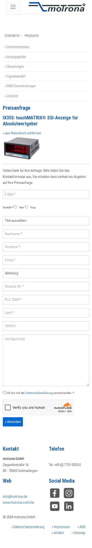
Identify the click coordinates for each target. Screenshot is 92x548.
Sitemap (79, 533)
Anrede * (8, 207)
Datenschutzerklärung (39, 393)
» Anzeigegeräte (15, 57)
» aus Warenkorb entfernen (22, 133)
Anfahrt (58, 533)
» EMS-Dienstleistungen (20, 86)
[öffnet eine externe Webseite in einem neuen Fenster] (55, 493)
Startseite (12, 35)
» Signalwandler (15, 76)
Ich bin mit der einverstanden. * (40, 393)
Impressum (61, 527)
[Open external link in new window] (69, 506)
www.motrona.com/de (18, 502)
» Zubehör (11, 96)
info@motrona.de (15, 496)
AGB (82, 527)
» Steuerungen (14, 66)
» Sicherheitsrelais (17, 47)
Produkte (32, 35)
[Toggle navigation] (13, 6)
